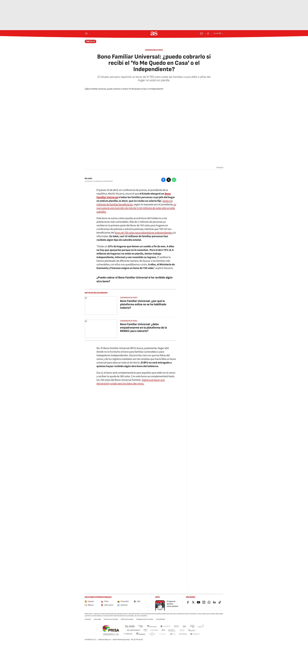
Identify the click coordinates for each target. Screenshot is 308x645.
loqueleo (183, 634)
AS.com (184, 626)
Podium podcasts (152, 634)
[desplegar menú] (86, 33)
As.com (88, 178)
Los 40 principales (140, 626)
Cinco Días (154, 630)
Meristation (195, 634)
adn (192, 626)
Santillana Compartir (165, 626)
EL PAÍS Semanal (172, 630)
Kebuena (191, 630)
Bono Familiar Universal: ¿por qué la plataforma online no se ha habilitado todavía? (143, 304)
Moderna (141, 634)
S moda (172, 634)
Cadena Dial (163, 630)
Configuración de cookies (144, 619)
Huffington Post (133, 630)
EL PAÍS (130, 626)
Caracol (201, 626)
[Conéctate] (208, 33)
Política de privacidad (111, 619)
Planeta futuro (182, 630)
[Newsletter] (201, 33)
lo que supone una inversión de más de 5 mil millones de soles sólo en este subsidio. (136, 208)
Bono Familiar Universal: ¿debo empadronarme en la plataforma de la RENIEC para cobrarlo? (143, 327)
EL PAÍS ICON (162, 634)
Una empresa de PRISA (110, 628)
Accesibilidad (160, 619)
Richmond (128, 633)
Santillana (152, 626)
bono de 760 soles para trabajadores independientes (143, 233)
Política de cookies (127, 619)
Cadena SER (176, 626)
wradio (145, 630)
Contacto (88, 619)
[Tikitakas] (90, 41)
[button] (111, 634)
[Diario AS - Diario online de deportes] (154, 33)
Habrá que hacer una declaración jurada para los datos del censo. (130, 381)
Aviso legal (97, 619)
